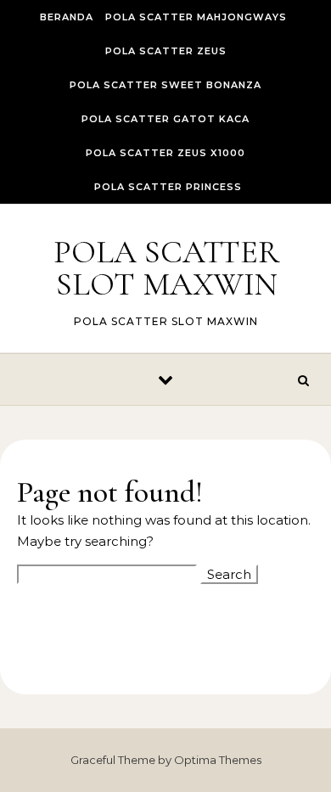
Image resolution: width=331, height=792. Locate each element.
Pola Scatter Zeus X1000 (165, 153)
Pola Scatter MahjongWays (196, 17)
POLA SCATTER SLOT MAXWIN (166, 268)
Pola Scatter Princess (168, 187)
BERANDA (66, 17)
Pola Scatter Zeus (166, 51)
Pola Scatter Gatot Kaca (165, 119)
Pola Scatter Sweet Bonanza (165, 85)
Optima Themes (217, 760)
